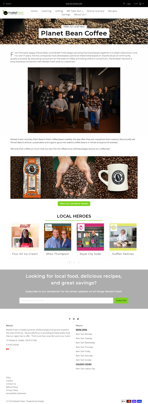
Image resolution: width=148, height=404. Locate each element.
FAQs (8, 377)
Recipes (112, 11)
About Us (79, 14)
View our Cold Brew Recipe (74, 203)
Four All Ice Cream (25, 254)
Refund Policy (12, 387)
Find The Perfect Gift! (74, 3)
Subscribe (121, 300)
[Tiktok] (78, 318)
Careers (9, 380)
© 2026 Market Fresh (15, 401)
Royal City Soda (90, 254)
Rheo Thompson (57, 254)
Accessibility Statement (16, 393)
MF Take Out (74, 11)
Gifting (59, 11)
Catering (46, 11)
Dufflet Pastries (123, 254)
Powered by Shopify (35, 401)
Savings (66, 14)
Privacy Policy (12, 390)
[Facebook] (69, 318)
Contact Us (11, 383)
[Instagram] (74, 318)
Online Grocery (95, 11)
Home (34, 11)
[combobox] (25, 3)
